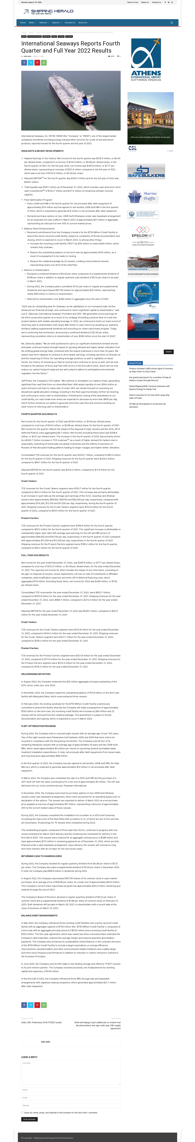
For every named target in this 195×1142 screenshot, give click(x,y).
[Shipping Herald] (49, 12)
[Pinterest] (37, 63)
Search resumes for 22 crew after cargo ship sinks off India (149, 396)
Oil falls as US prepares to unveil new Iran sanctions (147, 405)
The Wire (69, 36)
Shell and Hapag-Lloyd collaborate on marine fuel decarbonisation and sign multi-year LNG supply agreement (98, 1025)
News (31, 32)
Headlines (46, 36)
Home (23, 32)
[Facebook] (165, 2)
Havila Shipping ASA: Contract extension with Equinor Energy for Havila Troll (149, 387)
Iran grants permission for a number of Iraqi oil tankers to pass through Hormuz (150, 379)
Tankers (61, 36)
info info (27, 56)
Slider (54, 36)
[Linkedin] (168, 2)
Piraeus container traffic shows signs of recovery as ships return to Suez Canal (151, 370)
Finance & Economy (44, 32)
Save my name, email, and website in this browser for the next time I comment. (61, 1112)
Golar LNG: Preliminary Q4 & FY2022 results (41, 1022)
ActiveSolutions (66, 1138)
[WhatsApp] (44, 63)
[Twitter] (172, 2)
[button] (171, 22)
